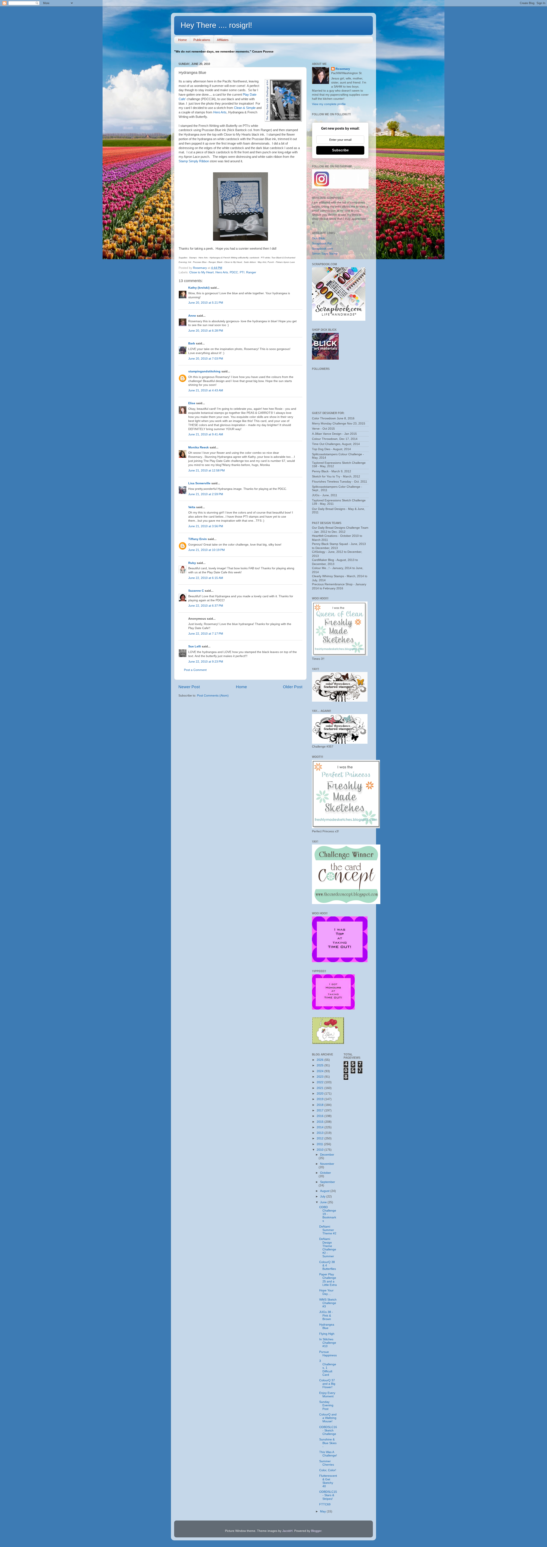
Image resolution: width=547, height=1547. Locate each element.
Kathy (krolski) (199, 287)
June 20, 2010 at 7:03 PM (205, 358)
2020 (320, 1093)
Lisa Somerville (199, 483)
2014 (320, 1127)
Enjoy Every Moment (327, 1394)
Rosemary (342, 68)
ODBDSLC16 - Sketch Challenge (328, 1431)
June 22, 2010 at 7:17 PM (205, 633)
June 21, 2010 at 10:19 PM (206, 550)
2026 (320, 1059)
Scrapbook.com (322, 248)
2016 (320, 1116)
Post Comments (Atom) (213, 695)
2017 (320, 1110)
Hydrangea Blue (326, 1326)
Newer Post (189, 687)
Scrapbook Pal (322, 243)
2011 (320, 1144)
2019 (320, 1099)
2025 (320, 1065)
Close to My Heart (201, 272)
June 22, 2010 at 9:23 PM (205, 661)
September (327, 1182)
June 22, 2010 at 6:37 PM (205, 605)
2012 (320, 1138)
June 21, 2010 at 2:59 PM (205, 494)
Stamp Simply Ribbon (194, 161)
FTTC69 (325, 1504)
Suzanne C (196, 590)
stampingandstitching (204, 371)
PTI (242, 272)
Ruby (192, 563)
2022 (320, 1082)
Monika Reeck (198, 447)
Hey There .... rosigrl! (216, 25)
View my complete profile (329, 104)
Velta (191, 507)
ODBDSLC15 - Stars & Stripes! (328, 1495)
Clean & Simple (245, 108)
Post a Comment (195, 670)
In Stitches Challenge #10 (327, 1343)
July (323, 1196)
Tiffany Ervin (197, 539)
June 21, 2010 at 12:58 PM (206, 470)
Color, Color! (327, 1470)
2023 (320, 1076)
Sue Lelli (195, 646)
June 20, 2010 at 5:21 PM (205, 302)
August (325, 1191)
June (324, 1202)
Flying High (326, 1333)
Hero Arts (219, 112)
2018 (320, 1104)
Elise (191, 403)
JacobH (287, 1530)
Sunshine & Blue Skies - (328, 1443)
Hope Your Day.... (326, 1292)
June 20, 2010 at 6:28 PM (205, 330)
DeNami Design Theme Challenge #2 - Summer (327, 1247)
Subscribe (340, 150)
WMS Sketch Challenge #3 (328, 1303)
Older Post (292, 687)
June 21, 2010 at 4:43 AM (205, 390)
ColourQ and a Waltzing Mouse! (328, 1418)
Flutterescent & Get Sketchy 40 (328, 1481)
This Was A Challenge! (328, 1453)
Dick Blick (318, 238)
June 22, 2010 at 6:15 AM (205, 578)
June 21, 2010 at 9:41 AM (205, 434)
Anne (192, 315)
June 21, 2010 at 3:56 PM (205, 526)
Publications (201, 40)
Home (182, 40)
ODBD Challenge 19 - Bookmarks (327, 1214)
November (327, 1163)
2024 (320, 1071)
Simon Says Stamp (325, 253)
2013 (320, 1132)
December (327, 1154)
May (323, 1511)
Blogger (316, 1530)
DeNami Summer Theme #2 (327, 1230)
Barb (191, 343)
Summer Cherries (326, 1463)
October (325, 1172)
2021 (320, 1088)
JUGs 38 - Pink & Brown (326, 1315)
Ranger (251, 272)
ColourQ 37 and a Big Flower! (327, 1384)
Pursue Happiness (328, 1353)
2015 (320, 1121)
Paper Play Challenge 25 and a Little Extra (328, 1279)
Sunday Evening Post (326, 1405)
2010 (320, 1149)
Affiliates (223, 40)
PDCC (234, 272)
